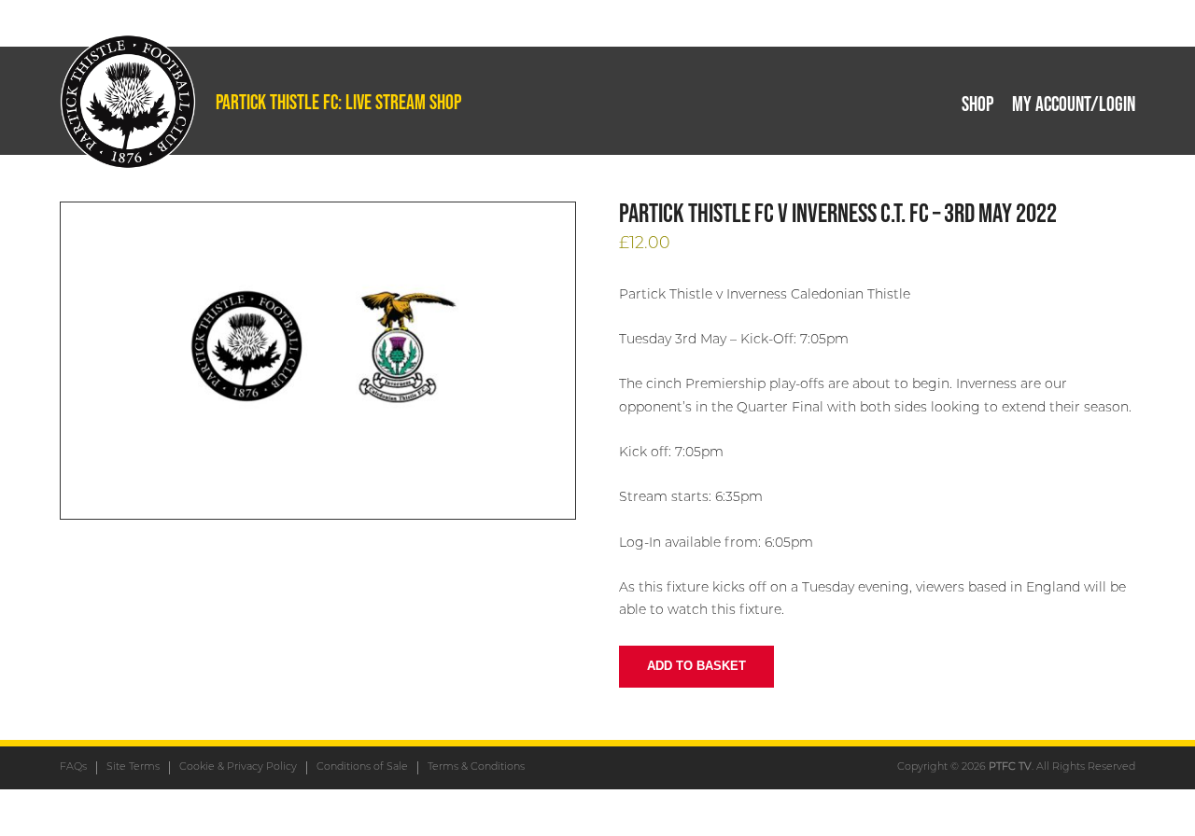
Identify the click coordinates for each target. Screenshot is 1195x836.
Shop (977, 103)
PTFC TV (1010, 767)
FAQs (73, 767)
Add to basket (696, 666)
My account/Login (1073, 103)
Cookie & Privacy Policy (238, 767)
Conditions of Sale (362, 767)
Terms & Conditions (476, 767)
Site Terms (133, 767)
